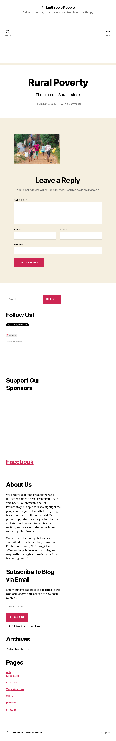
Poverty (11, 703)
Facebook (20, 461)
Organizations (15, 689)
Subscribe (17, 617)
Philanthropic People (58, 7)
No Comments (73, 103)
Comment (20, 199)
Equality (11, 682)
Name (18, 229)
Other (9, 696)
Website (18, 244)
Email (63, 229)
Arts (8, 672)
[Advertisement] (58, 42)
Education (12, 676)
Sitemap (11, 709)
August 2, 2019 (47, 103)
